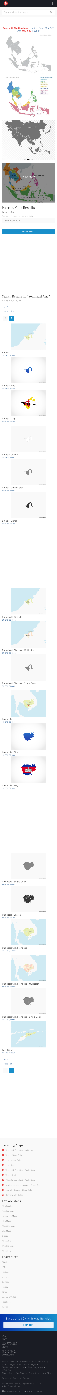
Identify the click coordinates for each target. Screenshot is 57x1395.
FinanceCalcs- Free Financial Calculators (20, 1373)
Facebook (6, 1302)
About (4, 1262)
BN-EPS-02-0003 (9, 653)
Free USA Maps (27, 1361)
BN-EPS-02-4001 (8, 388)
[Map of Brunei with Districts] (28, 601)
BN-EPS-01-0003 (8, 457)
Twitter (5, 1307)
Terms (4, 1292)
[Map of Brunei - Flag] (28, 403)
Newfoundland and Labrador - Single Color (23, 1185)
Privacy (5, 1287)
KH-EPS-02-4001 (8, 755)
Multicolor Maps (8, 1226)
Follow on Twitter (34, 1391)
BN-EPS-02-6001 (8, 422)
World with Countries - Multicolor (19, 1150)
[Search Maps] (51, 12)
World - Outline (11, 1175)
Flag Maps (6, 1221)
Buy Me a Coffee (9, 1297)
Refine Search (28, 231)
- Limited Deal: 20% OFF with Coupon (28, 29)
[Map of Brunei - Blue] (28, 370)
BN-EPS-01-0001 (8, 491)
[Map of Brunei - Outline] (28, 439)
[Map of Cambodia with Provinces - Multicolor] (28, 968)
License (5, 1277)
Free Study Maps (35, 1367)
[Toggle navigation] (52, 4)
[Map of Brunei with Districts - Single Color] (28, 667)
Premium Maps (8, 1211)
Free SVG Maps (9, 1361)
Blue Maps (6, 1231)
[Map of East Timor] (28, 1034)
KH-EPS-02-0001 (8, 722)
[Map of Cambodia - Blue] (28, 736)
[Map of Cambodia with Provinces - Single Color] (28, 1001)
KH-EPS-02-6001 (8, 788)
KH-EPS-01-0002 (8, 1020)
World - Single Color (13, 1155)
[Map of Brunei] (28, 336)
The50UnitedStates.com (13, 1367)
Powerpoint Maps (9, 1216)
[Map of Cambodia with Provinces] (28, 932)
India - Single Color (13, 1160)
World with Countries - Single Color (20, 1170)
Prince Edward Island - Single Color (20, 1180)
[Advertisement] (28, 265)
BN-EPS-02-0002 (8, 620)
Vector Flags (43, 1361)
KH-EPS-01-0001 (8, 885)
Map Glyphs (47, 1373)
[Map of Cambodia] (28, 703)
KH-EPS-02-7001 (8, 918)
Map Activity (7, 1241)
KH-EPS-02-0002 (8, 951)
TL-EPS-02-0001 (8, 1053)
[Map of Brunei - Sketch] (28, 505)
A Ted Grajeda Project (12, 1386)
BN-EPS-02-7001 (8, 524)
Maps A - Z (6, 1251)
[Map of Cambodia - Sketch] (28, 899)
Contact (5, 1282)
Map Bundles (7, 1206)
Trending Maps (8, 1246)
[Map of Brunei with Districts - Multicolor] (28, 634)
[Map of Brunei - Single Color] (28, 472)
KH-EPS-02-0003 (9, 987)
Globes (5, 1236)
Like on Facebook (12, 1391)
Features (5, 1272)
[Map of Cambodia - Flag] (28, 769)
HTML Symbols (8, 1370)
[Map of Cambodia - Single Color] (28, 866)
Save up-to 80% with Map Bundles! (28, 1321)
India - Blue (10, 1165)
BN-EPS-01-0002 (8, 686)
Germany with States (14, 1195)
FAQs (4, 1267)
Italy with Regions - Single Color (18, 1190)
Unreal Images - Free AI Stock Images (19, 1364)
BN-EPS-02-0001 (8, 355)
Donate (26, 1378)
